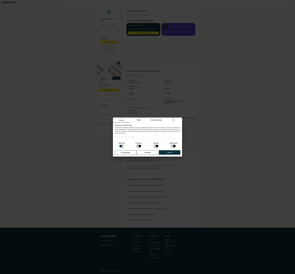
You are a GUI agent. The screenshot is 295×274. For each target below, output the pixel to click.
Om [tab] (173, 120)
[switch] (139, 146)
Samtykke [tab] (121, 120)
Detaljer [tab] (139, 120)
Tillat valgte (147, 152)
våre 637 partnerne (123, 127)
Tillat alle (169, 152)
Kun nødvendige (125, 152)
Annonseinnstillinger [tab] (156, 120)
